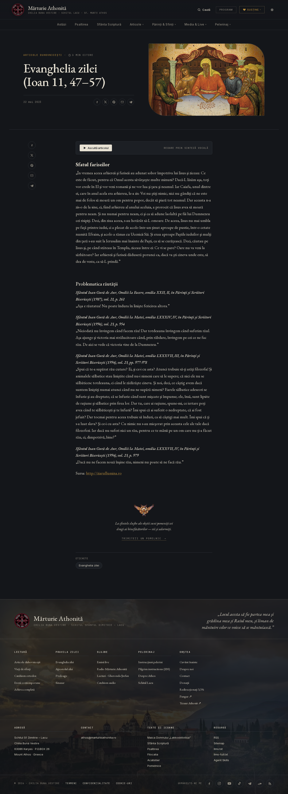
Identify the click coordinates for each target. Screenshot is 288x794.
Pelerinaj (223, 24)
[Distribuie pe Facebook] (97, 102)
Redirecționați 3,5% (192, 689)
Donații (184, 683)
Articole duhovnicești (42, 55)
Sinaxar (60, 683)
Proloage (61, 676)
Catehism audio (106, 683)
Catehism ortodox (25, 676)
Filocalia (152, 754)
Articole (137, 24)
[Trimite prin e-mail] (122, 102)
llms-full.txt (221, 754)
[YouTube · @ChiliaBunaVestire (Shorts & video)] (229, 783)
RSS (216, 737)
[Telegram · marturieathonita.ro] (249, 783)
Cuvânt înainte (188, 662)
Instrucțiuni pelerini (150, 662)
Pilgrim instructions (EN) (154, 669)
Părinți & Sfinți (164, 24)
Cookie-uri (124, 783)
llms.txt (218, 749)
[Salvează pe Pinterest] (113, 102)
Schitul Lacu (145, 683)
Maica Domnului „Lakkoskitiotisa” (169, 737)
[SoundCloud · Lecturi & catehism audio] (260, 783)
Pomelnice (154, 765)
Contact (185, 676)
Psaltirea (81, 24)
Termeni (71, 783)
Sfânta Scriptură (109, 24)
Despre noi (187, 669)
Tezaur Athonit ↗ (190, 703)
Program (226, 9)
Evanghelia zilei (89, 565)
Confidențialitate (96, 783)
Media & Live (195, 24)
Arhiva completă (24, 689)
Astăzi (61, 24)
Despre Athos (147, 676)
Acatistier (153, 760)
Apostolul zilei (64, 669)
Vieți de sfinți (22, 669)
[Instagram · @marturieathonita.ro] (219, 783)
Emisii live (103, 662)
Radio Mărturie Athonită (112, 669)
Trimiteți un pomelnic (144, 538)
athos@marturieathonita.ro (98, 737)
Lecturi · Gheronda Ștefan (113, 676)
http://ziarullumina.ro (104, 473)
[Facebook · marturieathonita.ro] (209, 783)
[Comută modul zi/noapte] (272, 9)
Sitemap (219, 743)
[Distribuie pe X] (105, 102)
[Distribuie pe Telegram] (130, 102)
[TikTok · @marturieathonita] (239, 783)
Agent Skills (221, 760)
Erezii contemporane (27, 683)
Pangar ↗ (186, 696)
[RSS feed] (270, 783)
